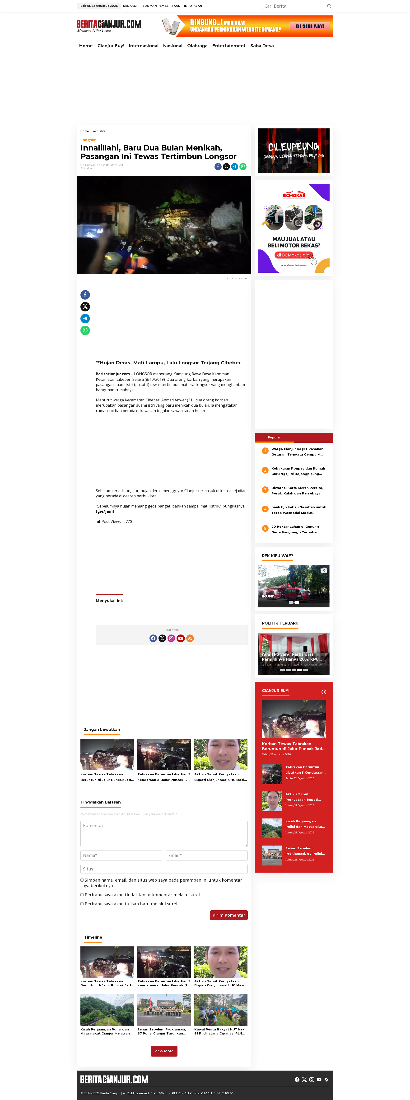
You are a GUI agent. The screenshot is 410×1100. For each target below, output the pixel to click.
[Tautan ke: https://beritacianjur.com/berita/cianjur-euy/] (324, 692)
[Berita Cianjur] (109, 25)
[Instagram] (171, 638)
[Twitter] (162, 638)
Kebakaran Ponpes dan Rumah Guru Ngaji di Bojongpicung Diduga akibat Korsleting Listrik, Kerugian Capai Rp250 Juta (298, 471)
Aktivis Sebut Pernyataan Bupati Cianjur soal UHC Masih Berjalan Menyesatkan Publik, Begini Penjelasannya (220, 777)
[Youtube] (181, 638)
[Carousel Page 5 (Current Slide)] (305, 670)
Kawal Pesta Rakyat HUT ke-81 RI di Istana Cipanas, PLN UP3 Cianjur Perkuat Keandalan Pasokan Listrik (219, 1031)
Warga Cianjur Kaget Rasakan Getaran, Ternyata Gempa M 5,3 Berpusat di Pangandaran (297, 452)
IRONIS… (270, 596)
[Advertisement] (205, 88)
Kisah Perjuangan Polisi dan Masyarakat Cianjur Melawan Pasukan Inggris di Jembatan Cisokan (105, 1031)
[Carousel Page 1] (291, 603)
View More (164, 1051)
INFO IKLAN (225, 1093)
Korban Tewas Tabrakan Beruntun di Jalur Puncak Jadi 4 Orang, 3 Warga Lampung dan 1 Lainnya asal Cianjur (106, 777)
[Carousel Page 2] (288, 670)
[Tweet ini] (226, 166)
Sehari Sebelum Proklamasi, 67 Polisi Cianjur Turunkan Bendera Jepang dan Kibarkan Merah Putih (163, 1031)
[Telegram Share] (234, 166)
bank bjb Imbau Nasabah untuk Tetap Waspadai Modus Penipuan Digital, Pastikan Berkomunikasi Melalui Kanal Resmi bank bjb (298, 510)
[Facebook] (153, 638)
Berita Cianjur (110, 1093)
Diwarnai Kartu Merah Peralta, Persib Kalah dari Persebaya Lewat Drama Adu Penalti (297, 491)
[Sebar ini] (218, 166)
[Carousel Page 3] (294, 670)
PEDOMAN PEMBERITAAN (192, 1093)
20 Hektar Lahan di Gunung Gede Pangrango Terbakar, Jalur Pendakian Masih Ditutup (298, 530)
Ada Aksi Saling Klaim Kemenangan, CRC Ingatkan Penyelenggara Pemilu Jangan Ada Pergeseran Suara (293, 657)
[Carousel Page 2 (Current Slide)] (296, 603)
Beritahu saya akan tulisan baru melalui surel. (131, 904)
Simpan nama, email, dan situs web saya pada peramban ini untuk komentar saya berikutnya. (161, 882)
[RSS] (190, 638)
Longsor (88, 139)
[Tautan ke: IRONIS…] (294, 586)
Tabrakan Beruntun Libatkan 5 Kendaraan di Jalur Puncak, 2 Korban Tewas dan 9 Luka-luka (163, 777)
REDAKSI (160, 1093)
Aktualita (86, 168)
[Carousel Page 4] (299, 670)
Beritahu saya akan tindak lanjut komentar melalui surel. (143, 895)
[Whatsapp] (243, 166)
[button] (329, 6)
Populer (274, 437)
